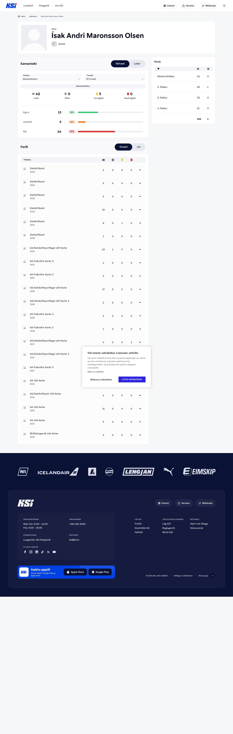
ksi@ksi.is (74, 539)
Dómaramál (196, 528)
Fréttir (138, 523)
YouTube (54, 552)
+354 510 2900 (77, 524)
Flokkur (26, 75)
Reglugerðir (168, 528)
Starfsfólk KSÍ (142, 528)
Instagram (31, 552)
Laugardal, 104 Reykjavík (37, 539)
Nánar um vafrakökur (96, 372)
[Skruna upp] (212, 576)
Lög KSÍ (166, 523)
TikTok (42, 552)
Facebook (25, 552)
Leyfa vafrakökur (132, 379)
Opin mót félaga (199, 523)
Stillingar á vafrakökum (101, 379)
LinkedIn (36, 552)
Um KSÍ (59, 5)
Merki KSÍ (167, 532)
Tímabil (89, 75)
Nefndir (139, 532)
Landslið (28, 5)
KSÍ (11, 5)
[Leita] (224, 6)
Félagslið (44, 5)
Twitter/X (48, 552)
